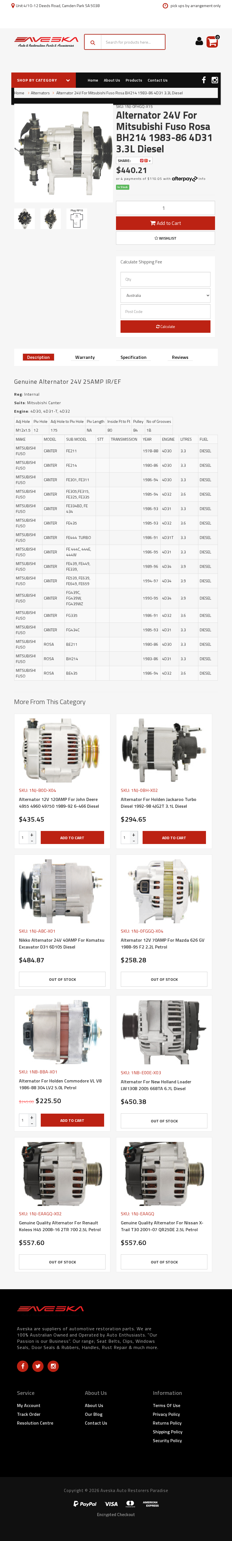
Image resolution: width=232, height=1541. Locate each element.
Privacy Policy (166, 1414)
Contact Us (157, 80)
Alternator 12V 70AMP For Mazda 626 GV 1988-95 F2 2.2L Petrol (163, 943)
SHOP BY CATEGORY (37, 80)
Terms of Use (166, 1405)
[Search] (93, 42)
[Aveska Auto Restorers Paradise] (46, 42)
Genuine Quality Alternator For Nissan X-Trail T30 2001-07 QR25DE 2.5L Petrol (162, 1226)
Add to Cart (168, 223)
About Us (112, 80)
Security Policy (167, 1440)
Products (134, 80)
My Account (28, 1405)
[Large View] (24, 218)
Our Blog (93, 1414)
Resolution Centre (35, 1422)
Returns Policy (167, 1422)
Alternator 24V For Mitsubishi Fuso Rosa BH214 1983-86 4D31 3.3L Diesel (119, 93)
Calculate (167, 326)
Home (93, 80)
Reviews (180, 357)
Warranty (85, 357)
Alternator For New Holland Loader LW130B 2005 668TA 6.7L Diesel (156, 1085)
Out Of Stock (62, 979)
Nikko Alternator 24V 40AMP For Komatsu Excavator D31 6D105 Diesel (61, 943)
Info (202, 178)
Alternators (40, 93)
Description (38, 357)
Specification (134, 357)
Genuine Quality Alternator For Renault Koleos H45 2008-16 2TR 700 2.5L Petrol (60, 1226)
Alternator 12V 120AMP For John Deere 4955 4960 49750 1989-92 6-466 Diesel (59, 802)
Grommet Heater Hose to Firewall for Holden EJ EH (45, 1518)
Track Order (28, 1414)
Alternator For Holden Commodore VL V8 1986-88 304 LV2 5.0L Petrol (60, 1084)
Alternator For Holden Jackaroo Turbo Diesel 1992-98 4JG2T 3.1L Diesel (158, 802)
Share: (125, 160)
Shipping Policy (167, 1431)
